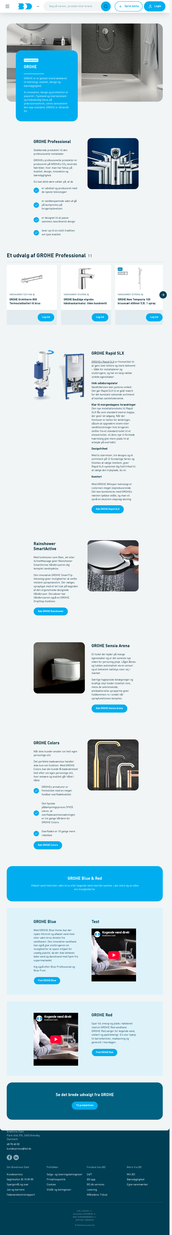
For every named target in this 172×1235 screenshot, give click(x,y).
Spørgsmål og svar (18, 1184)
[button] (7, 6)
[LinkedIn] (16, 1157)
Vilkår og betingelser (59, 1190)
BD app (91, 1179)
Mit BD (131, 1174)
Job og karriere (16, 1190)
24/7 (89, 1174)
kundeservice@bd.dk (19, 1149)
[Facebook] (9, 1157)
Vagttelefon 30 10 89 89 (20, 1179)
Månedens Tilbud (97, 1195)
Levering (92, 1190)
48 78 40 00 (13, 1144)
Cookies (51, 1184)
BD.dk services (95, 1184)
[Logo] (24, 6)
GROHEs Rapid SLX (103, 362)
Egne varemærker (137, 1184)
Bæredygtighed (135, 1179)
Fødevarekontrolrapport (21, 1195)
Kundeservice (15, 1174)
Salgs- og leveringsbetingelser (64, 1174)
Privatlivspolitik (56, 1179)
